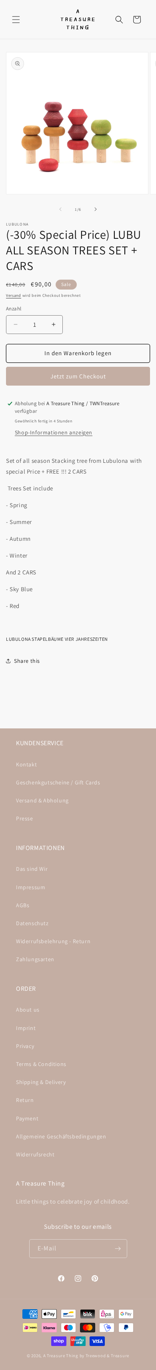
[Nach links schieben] (60, 209)
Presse (24, 818)
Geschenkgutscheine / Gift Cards (58, 782)
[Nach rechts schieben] (95, 209)
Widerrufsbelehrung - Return (53, 941)
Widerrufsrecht (35, 1154)
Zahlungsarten (35, 959)
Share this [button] (27, 660)
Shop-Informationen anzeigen (53, 432)
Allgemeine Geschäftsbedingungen (61, 1136)
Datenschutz (32, 923)
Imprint (26, 1028)
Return (25, 1100)
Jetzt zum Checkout (78, 376)
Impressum (30, 887)
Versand (13, 295)
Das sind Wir (32, 868)
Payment (27, 1118)
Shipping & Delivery (41, 1082)
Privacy (25, 1046)
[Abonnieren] (118, 1248)
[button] (16, 19)
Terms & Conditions (41, 1064)
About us (28, 1009)
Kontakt (26, 764)
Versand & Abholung (42, 800)
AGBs (22, 905)
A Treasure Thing (60, 1355)
